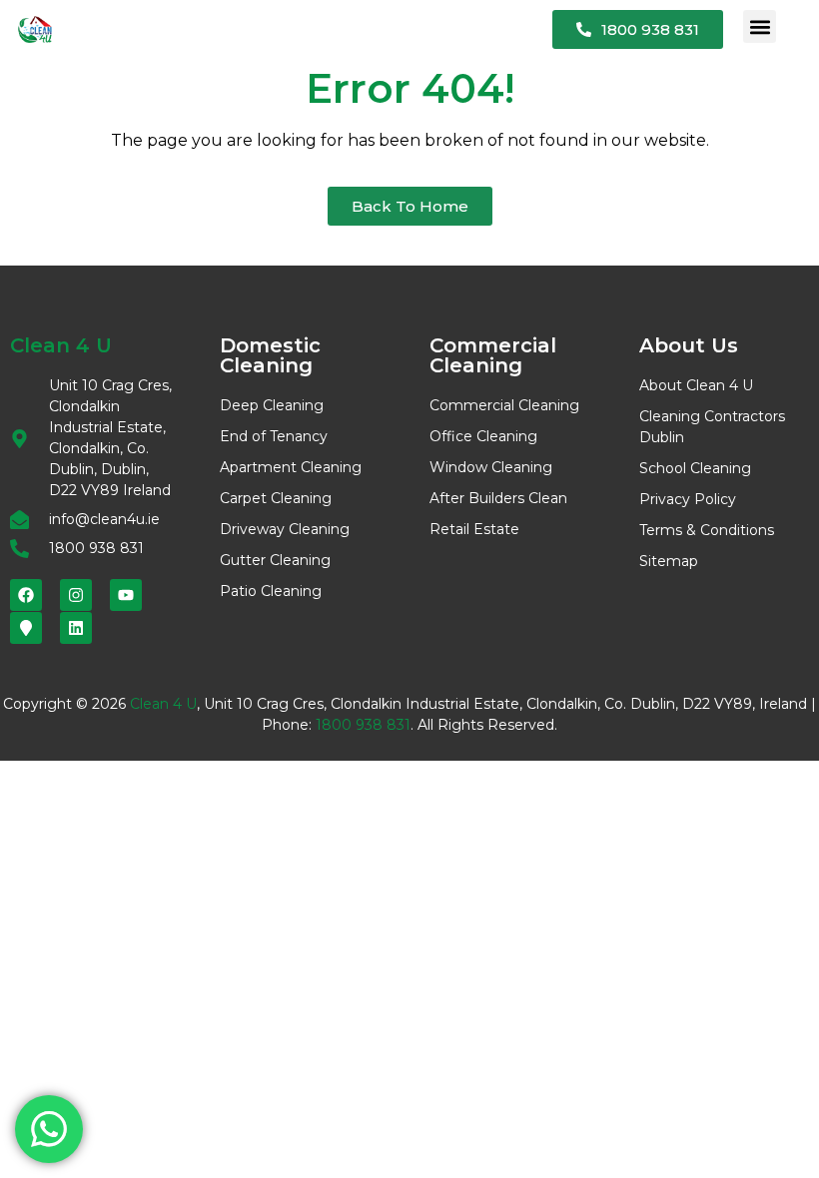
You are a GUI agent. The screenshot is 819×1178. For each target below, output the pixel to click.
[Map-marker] (26, 628)
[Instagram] (76, 595)
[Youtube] (126, 595)
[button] (759, 26)
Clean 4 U (163, 704)
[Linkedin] (76, 628)
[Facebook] (26, 595)
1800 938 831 (363, 725)
